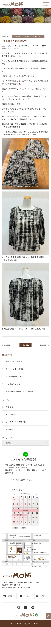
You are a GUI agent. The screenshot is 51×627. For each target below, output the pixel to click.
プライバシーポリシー (32, 624)
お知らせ (17, 36)
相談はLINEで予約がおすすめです (19, 391)
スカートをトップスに (15, 369)
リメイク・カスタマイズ (33, 36)
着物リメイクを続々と (15, 361)
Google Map (36, 566)
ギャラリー (10, 414)
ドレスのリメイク (13, 384)
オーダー (9, 429)
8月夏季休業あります (14, 376)
